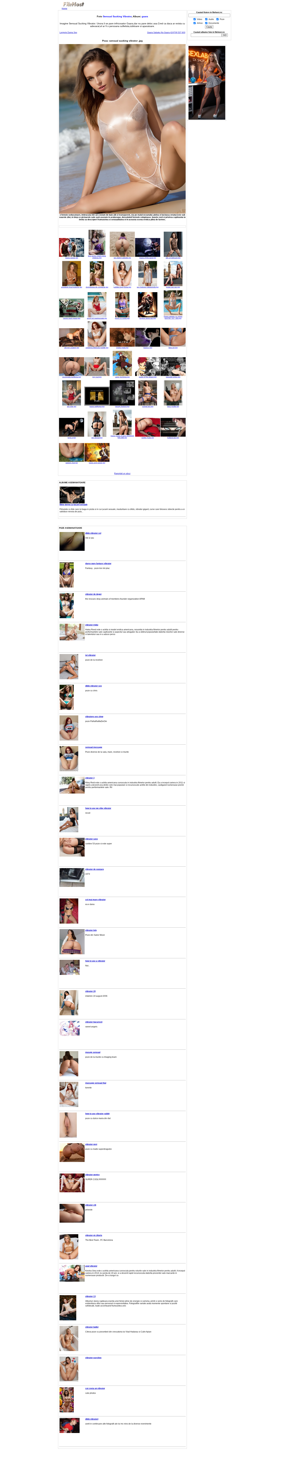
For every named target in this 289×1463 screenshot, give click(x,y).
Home (64, 8)
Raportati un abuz (122, 473)
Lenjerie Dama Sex (68, 32)
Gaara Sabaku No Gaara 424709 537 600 (166, 32)
